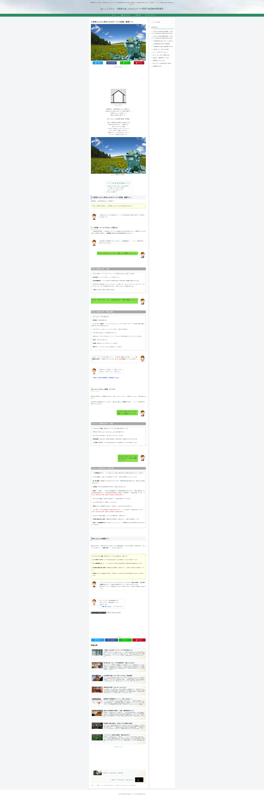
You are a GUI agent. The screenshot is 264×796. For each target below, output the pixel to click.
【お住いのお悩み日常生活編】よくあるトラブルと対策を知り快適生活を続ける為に (162, 32)
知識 (114, 612)
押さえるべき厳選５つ (112, 191)
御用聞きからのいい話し (159, 60)
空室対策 (118, 612)
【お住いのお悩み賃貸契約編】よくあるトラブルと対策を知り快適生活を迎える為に (162, 37)
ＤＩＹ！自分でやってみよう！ (161, 52)
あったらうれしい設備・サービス (115, 189)
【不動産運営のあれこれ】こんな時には (163, 41)
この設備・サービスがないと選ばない (116, 187)
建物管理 (109, 612)
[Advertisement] (118, 77)
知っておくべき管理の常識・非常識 (99, 612)
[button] (172, 22)
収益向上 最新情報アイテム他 (161, 57)
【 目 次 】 (116, 183)
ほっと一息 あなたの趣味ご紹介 (161, 55)
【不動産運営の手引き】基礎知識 (161, 43)
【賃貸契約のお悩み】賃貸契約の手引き (163, 46)
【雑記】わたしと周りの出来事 (161, 49)
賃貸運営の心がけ (157, 66)
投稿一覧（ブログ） (107, 606)
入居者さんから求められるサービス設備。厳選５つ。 (118, 186)
